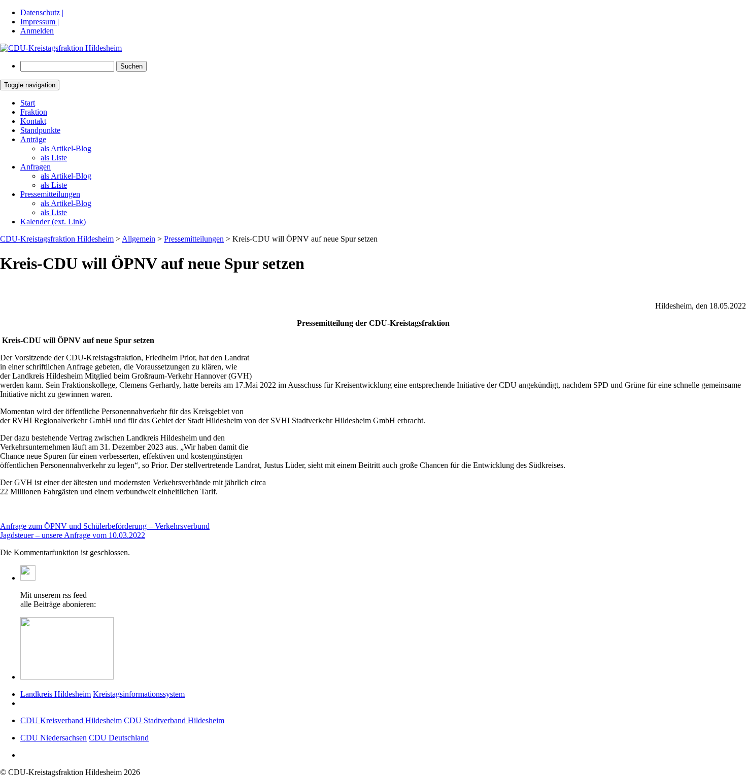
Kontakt (33, 121)
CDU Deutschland (119, 737)
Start (27, 102)
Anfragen (35, 166)
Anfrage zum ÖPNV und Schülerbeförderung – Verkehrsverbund (105, 526)
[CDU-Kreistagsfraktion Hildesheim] (61, 48)
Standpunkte (40, 130)
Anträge (33, 139)
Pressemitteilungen (50, 194)
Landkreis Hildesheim (55, 694)
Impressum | (39, 21)
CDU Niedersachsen (53, 737)
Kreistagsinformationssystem (139, 694)
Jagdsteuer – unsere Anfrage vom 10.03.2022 (72, 535)
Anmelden (37, 30)
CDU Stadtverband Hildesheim (174, 720)
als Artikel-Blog (66, 148)
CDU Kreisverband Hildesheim (71, 720)
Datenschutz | (41, 12)
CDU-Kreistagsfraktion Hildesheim (57, 238)
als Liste (54, 157)
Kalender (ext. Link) (53, 221)
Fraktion (33, 112)
